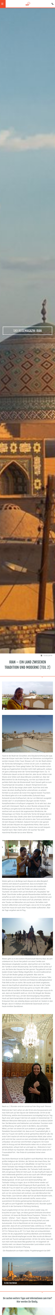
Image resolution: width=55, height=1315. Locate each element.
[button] (2, 4)
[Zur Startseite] (28, 4)
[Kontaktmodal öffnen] (52, 3)
